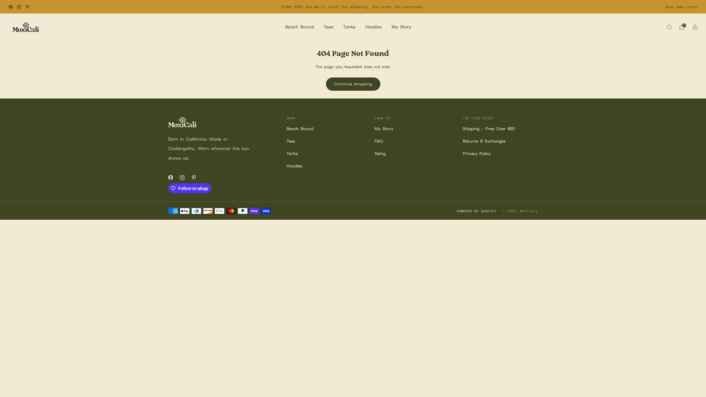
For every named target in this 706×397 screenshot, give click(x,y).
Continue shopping (353, 84)
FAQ (379, 141)
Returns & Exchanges (484, 141)
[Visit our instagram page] (19, 7)
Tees (328, 27)
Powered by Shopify (476, 211)
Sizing (380, 153)
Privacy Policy (477, 153)
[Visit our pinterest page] (27, 7)
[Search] (669, 27)
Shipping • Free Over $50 (489, 129)
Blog (669, 6)
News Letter (687, 6)
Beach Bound (299, 27)
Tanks (349, 27)
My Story (401, 27)
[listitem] (353, 7)
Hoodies (373, 27)
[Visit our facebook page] (11, 7)
